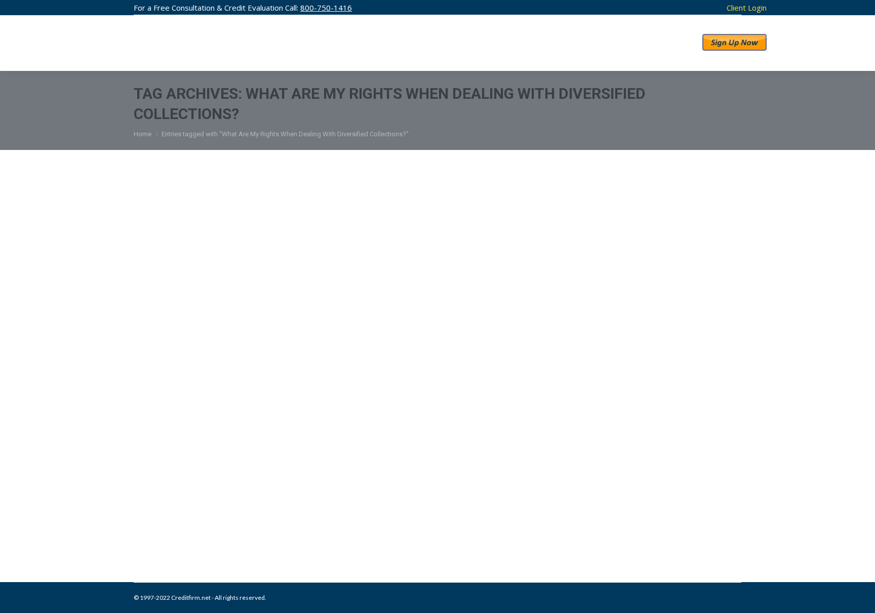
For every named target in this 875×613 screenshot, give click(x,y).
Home (142, 134)
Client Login (747, 8)
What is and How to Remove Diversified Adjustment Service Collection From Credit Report (428, 509)
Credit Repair (220, 357)
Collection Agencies (173, 357)
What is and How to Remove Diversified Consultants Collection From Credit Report (404, 335)
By (306, 357)
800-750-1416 (326, 8)
